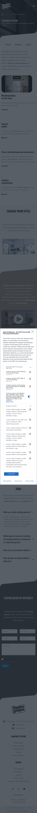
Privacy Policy (29, 481)
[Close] (33, 332)
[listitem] (18, 367)
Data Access (18, 481)
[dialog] (18, 406)
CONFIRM (11, 474)
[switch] (29, 372)
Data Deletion (7, 481)
